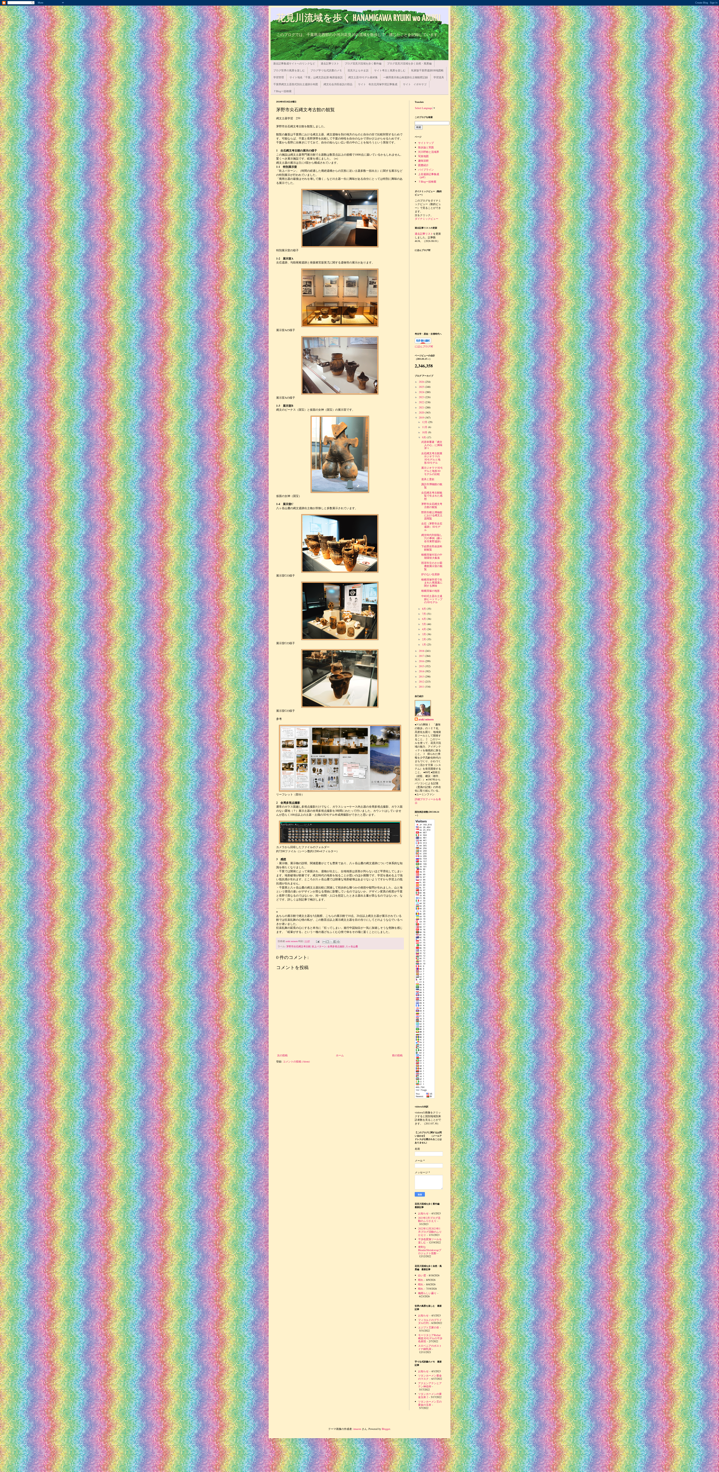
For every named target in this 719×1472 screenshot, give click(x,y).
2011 (422, 686)
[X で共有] (331, 942)
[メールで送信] (324, 942)
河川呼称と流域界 (428, 152)
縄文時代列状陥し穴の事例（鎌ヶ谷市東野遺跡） (431, 538)
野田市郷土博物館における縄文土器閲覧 (431, 515)
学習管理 (278, 77)
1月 (424, 644)
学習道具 (438, 77)
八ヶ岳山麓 (352, 946)
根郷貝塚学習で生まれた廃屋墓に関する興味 (431, 583)
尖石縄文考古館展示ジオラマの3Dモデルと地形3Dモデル (431, 457)
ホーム (340, 1055)
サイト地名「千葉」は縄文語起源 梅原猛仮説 (316, 77)
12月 (425, 422)
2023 (422, 397)
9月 (424, 437)
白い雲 (422, 1275)
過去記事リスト (330, 63)
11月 (425, 427)
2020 (422, 412)
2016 (422, 661)
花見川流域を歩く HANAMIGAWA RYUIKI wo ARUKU (358, 18)
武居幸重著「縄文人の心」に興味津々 (431, 445)
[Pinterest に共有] (338, 942)
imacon (357, 1429)
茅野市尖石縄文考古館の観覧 (431, 505)
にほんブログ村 (424, 346)
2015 (422, 666)
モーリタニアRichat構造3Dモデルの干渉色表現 (430, 1338)
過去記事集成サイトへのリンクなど (294, 63)
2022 (422, 402)
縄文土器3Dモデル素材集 (363, 77)
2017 (422, 656)
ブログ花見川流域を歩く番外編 (363, 63)
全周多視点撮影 (336, 946)
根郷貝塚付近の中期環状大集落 (431, 556)
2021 (422, 407)
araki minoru (426, 719)
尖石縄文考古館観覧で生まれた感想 (431, 496)
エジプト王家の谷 (428, 1327)
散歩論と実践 (426, 147)
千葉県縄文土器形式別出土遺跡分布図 (295, 84)
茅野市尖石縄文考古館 (298, 946)
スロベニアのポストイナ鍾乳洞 (430, 1347)
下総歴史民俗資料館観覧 (431, 548)
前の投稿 (397, 1055)
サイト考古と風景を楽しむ (390, 70)
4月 (424, 629)
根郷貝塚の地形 (430, 590)
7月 (424, 614)
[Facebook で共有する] (335, 942)
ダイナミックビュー (426, 218)
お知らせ (423, 1213)
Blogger (386, 1429)
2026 (422, 381)
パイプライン (426, 169)
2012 (422, 681)
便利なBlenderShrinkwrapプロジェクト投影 (429, 1250)
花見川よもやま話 (358, 70)
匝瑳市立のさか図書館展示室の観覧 (431, 566)
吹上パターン (319, 946)
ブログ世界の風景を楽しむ (289, 70)
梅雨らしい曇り (427, 1293)
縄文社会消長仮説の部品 (338, 84)
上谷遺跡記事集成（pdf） (428, 175)
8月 (424, 608)
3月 (424, 634)
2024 (422, 392)
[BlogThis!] (328, 942)
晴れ (420, 1280)
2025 (422, 387)
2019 (422, 417)
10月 (425, 432)
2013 (422, 676)
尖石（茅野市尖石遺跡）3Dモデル (431, 527)
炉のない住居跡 (430, 574)
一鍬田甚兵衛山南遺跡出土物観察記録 (405, 77)
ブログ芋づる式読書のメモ (326, 70)
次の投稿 (282, 1055)
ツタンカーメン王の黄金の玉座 (430, 1403)
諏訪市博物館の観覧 (431, 485)
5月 (424, 624)
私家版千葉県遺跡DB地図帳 (427, 70)
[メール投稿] (317, 941)
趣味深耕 (423, 160)
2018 (422, 651)
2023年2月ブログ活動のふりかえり (429, 1219)
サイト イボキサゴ (415, 84)
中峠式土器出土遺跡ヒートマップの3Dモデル (431, 599)
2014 (422, 671)
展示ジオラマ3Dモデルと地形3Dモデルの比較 (432, 471)
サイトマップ (426, 143)
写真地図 (423, 156)
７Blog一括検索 (282, 91)
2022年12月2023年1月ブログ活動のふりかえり (430, 1232)
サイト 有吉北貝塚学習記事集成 (377, 84)
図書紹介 (423, 165)
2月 (424, 639)
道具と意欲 (427, 479)
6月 (424, 619)
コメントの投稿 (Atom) (296, 1061)
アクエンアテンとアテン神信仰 (430, 1384)
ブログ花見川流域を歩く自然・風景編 (409, 63)
